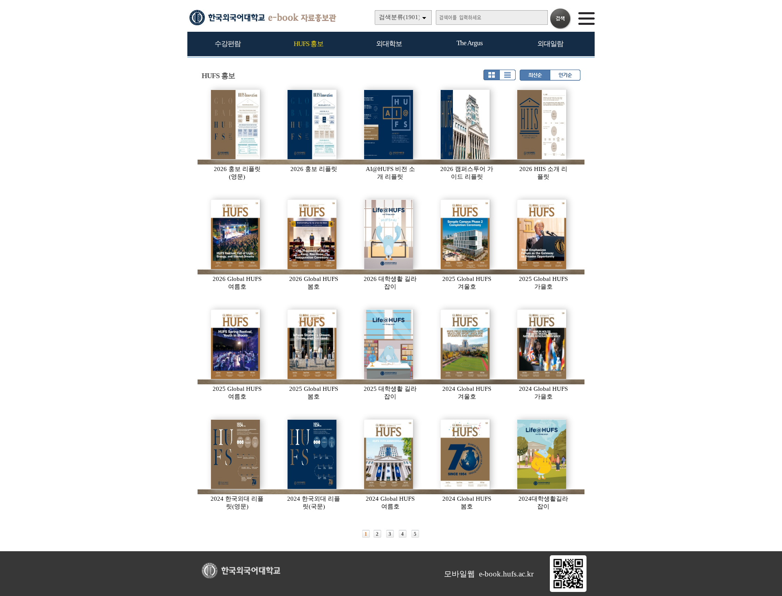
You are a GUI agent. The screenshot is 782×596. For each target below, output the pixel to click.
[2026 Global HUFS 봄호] (312, 234)
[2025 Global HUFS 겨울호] (465, 234)
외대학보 (389, 44)
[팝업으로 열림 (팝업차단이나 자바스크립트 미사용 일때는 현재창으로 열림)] (568, 590)
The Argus (470, 43)
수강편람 (228, 44)
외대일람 (550, 44)
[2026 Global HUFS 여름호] (236, 234)
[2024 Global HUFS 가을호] (542, 344)
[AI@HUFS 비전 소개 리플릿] (389, 125)
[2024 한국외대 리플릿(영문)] (236, 454)
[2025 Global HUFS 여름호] (236, 344)
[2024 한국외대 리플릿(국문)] (312, 454)
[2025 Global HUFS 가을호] (542, 234)
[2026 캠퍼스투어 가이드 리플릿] (465, 125)
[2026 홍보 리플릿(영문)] (236, 125)
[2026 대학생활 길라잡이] (389, 234)
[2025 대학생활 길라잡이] (389, 344)
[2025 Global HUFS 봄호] (312, 344)
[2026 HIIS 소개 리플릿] (542, 125)
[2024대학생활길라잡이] (542, 454)
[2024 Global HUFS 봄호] (465, 454)
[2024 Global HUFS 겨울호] (465, 344)
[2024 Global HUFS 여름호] (389, 454)
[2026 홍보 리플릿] (312, 125)
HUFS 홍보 (308, 44)
